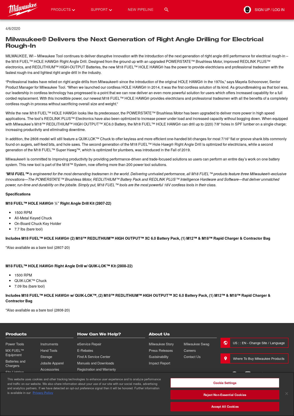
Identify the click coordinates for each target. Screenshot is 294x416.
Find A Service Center (93, 356)
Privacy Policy (43, 392)
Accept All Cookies (225, 406)
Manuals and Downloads (95, 363)
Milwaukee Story (161, 344)
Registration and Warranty (96, 369)
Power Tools (15, 344)
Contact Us (192, 356)
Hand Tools (48, 350)
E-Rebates (85, 350)
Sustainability (159, 356)
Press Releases (161, 350)
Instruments (49, 344)
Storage (46, 356)
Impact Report (159, 363)
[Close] (287, 394)
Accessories (49, 369)
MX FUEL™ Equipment (15, 352)
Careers (190, 350)
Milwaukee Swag (196, 344)
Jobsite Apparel (52, 363)
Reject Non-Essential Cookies (225, 395)
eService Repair (89, 344)
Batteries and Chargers (15, 363)
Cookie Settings (224, 383)
